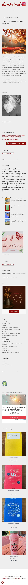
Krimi (6, 185)
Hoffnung (15, 181)
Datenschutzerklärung (6, 365)
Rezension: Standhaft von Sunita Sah (9, 277)
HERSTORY (4, 331)
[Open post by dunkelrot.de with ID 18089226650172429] (14, 510)
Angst (8, 174)
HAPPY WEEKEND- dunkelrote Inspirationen (11, 329)
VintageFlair (4, 348)
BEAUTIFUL (5, 176)
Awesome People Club (6, 321)
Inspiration (6, 183)
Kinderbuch (20, 183)
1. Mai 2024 (4, 25)
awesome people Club (16, 175)
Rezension (14, 187)
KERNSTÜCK (7, 79)
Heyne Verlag (11, 181)
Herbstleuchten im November (10, 81)
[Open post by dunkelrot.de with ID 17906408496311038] (14, 477)
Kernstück (16, 183)
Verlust (7, 191)
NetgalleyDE (6, 187)
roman (18, 187)
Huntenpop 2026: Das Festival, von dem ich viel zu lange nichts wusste (18, 221)
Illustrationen (21, 181)
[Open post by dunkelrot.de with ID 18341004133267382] (14, 444)
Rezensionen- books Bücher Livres (9, 346)
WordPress (10, 578)
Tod (25, 189)
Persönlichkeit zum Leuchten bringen (15, 82)
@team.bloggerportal (11, 171)
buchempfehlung (4, 178)
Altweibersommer (17, 79)
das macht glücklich (6, 323)
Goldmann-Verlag (13, 179)
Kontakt (3, 361)
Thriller (21, 189)
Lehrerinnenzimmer (6, 339)
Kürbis (21, 81)
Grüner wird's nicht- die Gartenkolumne (10, 327)
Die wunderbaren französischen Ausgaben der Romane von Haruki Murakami (18, 200)
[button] (2, 582)
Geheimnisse (4, 179)
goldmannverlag (21, 179)
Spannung (6, 189)
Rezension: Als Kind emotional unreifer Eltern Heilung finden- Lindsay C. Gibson (17, 214)
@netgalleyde (14, 169)
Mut (14, 185)
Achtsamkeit (18, 173)
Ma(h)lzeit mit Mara (6, 341)
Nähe (11, 187)
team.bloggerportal (13, 189)
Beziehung (12, 176)
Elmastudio (23, 578)
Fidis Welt (4, 325)
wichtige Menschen (6, 350)
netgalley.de (17, 185)
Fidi (8, 25)
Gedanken (22, 178)
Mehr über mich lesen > (7, 121)
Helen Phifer (5, 181)
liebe (9, 185)
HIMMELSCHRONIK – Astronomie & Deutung (11, 333)
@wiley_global (13, 173)
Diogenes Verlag (10, 178)
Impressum (4, 363)
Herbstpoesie (17, 81)
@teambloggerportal (6, 173)
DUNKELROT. (10, 576)
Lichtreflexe (6, 82)
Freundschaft (16, 178)
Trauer (3, 191)
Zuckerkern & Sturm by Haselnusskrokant (11, 352)
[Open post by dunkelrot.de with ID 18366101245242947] (14, 543)
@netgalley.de (5, 169)
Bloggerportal (18, 176)
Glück (7, 179)
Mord (12, 185)
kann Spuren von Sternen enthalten (9, 335)
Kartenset (12, 183)
